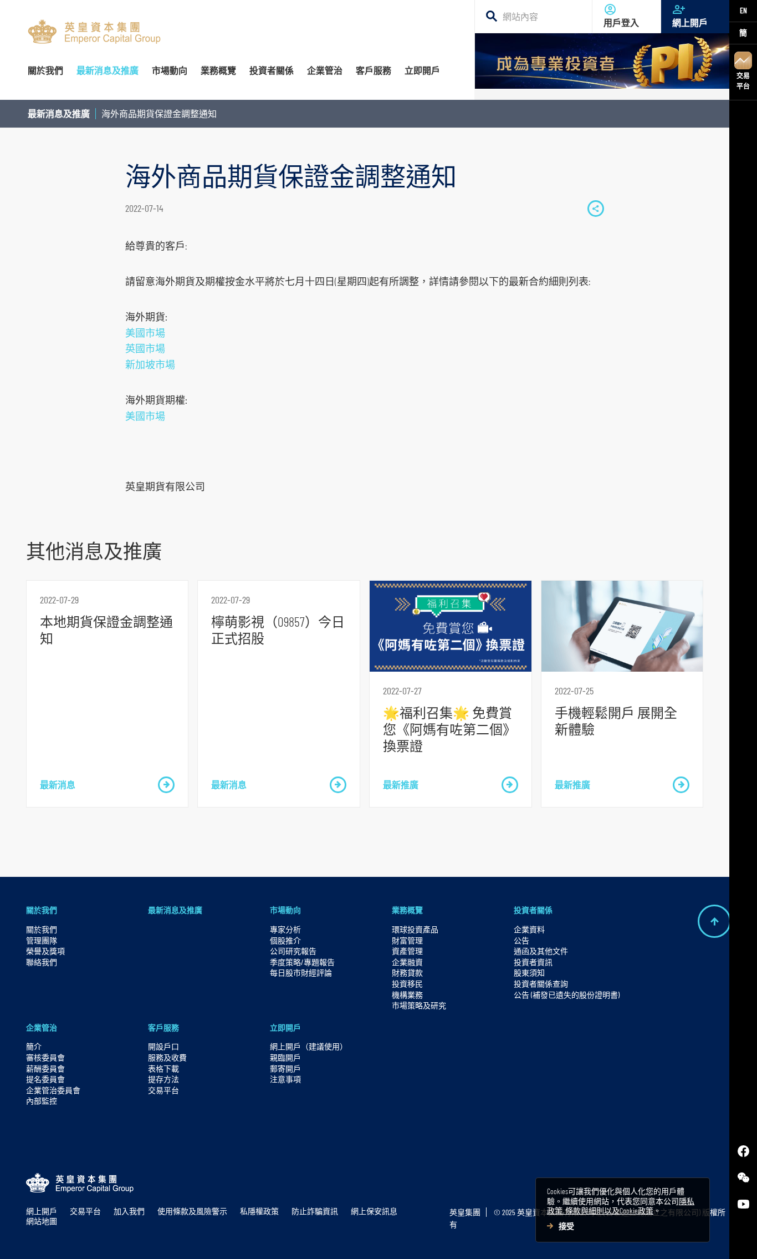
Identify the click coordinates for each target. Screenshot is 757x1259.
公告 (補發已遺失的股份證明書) (567, 994)
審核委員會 (45, 1057)
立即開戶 (285, 1027)
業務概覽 (407, 910)
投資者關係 (533, 910)
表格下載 (163, 1068)
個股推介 (285, 940)
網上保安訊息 (374, 1211)
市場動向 (285, 910)
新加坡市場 (150, 364)
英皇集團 (464, 1212)
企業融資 (407, 962)
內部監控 (41, 1100)
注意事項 (285, 1079)
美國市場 (145, 333)
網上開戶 (690, 23)
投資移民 (407, 983)
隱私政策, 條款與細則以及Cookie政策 (620, 1206)
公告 (521, 940)
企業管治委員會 (53, 1090)
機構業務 (407, 994)
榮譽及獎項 (45, 951)
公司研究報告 (293, 951)
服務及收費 (167, 1057)
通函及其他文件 (541, 951)
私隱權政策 (259, 1211)
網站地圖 (41, 1221)
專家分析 (285, 929)
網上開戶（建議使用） (308, 1046)
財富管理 (407, 940)
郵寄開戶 (285, 1068)
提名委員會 (45, 1079)
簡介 (34, 1046)
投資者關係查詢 (541, 983)
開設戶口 (163, 1046)
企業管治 (41, 1027)
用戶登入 (621, 23)
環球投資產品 (415, 929)
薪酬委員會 (45, 1068)
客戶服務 (163, 1027)
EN (743, 10)
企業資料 (529, 929)
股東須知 (529, 972)
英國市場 (145, 348)
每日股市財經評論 (301, 972)
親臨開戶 (285, 1057)
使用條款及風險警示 (192, 1211)
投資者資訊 (533, 962)
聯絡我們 (41, 962)
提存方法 (163, 1079)
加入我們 (129, 1211)
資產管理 (407, 951)
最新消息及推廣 (59, 113)
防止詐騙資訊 (314, 1211)
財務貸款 (407, 972)
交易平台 (743, 81)
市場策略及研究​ (419, 1005)
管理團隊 (41, 940)
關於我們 (41, 910)
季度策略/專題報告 (302, 962)
